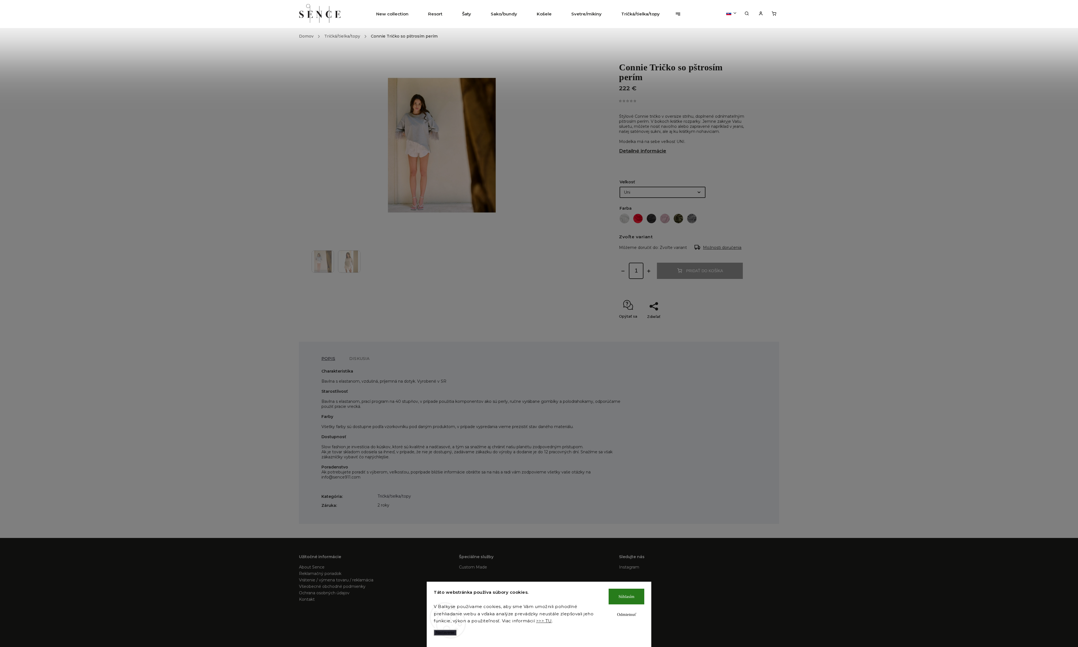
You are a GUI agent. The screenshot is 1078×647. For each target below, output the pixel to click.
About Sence (312, 567)
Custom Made (473, 567)
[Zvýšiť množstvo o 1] (648, 271)
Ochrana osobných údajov (324, 592)
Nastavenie (445, 632)
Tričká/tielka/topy (394, 496)
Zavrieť (731, 326)
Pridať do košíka (704, 271)
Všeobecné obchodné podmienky (332, 586)
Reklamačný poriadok (320, 573)
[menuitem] (397, 14)
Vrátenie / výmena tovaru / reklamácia (336, 580)
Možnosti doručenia (722, 247)
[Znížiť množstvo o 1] (622, 271)
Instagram (629, 567)
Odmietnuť (626, 614)
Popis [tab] (328, 358)
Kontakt (307, 599)
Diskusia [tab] (359, 358)
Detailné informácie (642, 151)
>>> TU (544, 620)
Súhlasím (626, 596)
